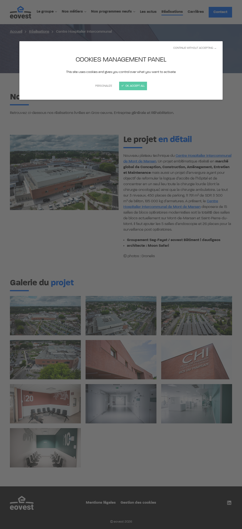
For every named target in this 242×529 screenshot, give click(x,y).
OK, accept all (135, 86)
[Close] (121, 264)
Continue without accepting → (195, 48)
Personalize (103, 86)
